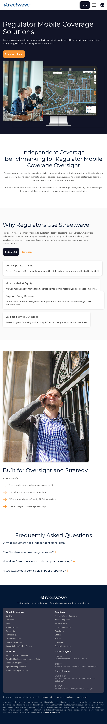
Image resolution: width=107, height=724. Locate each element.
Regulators (59, 631)
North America (62, 671)
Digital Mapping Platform (16, 666)
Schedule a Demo (14, 54)
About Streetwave (15, 612)
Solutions (60, 612)
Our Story (10, 616)
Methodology (11, 635)
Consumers (60, 642)
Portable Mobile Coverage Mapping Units (23, 659)
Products (10, 651)
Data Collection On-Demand (17, 655)
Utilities (58, 635)
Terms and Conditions (65, 697)
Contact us (26, 251)
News (8, 623)
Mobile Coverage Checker (16, 662)
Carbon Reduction (13, 638)
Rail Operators (61, 623)
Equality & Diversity (14, 642)
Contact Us (10, 631)
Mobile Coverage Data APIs (17, 670)
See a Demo (11, 251)
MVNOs (58, 638)
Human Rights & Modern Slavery (19, 646)
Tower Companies (62, 619)
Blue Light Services (63, 646)
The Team (10, 619)
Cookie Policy (82, 697)
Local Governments (63, 627)
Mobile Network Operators (66, 616)
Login (84, 5)
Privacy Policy (48, 697)
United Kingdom (63, 651)
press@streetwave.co (53, 712)
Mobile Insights (12, 627)
